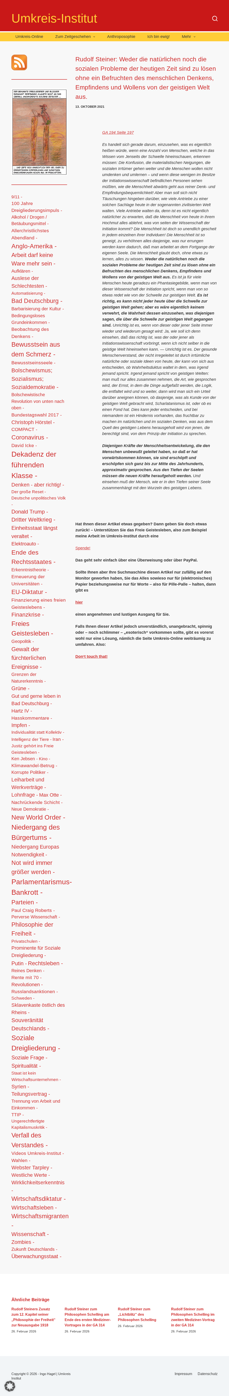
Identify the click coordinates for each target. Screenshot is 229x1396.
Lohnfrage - (24, 795)
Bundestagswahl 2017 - (36, 414)
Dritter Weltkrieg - (33, 520)
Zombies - (22, 1242)
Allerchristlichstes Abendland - (30, 234)
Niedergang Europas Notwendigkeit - (35, 850)
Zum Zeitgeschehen (73, 36)
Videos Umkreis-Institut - (37, 1153)
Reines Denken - (28, 970)
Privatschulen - (25, 941)
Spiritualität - (26, 1066)
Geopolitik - (22, 641)
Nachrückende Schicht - (37, 802)
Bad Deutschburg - (36, 301)
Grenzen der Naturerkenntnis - (28, 678)
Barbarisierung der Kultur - (37, 308)
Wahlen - (20, 1160)
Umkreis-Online (29, 36)
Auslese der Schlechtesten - (29, 282)
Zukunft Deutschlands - (34, 1249)
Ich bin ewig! (158, 36)
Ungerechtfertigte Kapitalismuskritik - (29, 1124)
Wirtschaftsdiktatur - (38, 1198)
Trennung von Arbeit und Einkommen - (35, 1104)
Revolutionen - (27, 984)
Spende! (82, 548)
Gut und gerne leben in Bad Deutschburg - (36, 699)
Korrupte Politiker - (30, 772)
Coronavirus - (29, 437)
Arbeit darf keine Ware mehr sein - (33, 259)
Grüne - (20, 688)
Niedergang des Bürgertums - (35, 832)
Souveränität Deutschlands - (30, 1024)
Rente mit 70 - (26, 977)
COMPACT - (24, 429)
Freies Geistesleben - (32, 628)
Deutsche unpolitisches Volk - (38, 501)
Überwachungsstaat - (36, 1256)
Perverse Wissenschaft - (35, 916)
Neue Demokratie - (30, 809)
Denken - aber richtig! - (37, 485)
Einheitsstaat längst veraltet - (34, 532)
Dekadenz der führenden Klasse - (33, 465)
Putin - (19, 963)
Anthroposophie (121, 36)
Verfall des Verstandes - (29, 1140)
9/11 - (16, 197)
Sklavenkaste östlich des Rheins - (38, 1008)
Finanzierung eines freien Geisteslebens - (38, 603)
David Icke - (24, 445)
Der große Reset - (28, 491)
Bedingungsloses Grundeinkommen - (30, 319)
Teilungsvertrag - (30, 1094)
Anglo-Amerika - (34, 246)
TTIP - (17, 1114)
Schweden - (22, 998)
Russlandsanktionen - (34, 991)
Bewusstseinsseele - (33, 362)
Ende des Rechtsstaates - (33, 557)
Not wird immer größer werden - (33, 867)
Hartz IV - (21, 711)
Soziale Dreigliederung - (35, 1043)
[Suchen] (215, 18)
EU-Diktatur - (29, 592)
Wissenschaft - (30, 1234)
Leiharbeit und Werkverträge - (28, 783)
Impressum (183, 1374)
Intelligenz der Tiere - (31, 739)
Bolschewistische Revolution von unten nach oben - (37, 401)
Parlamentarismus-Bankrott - (41, 887)
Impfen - (20, 725)
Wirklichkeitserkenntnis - (38, 1186)
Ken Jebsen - (24, 758)
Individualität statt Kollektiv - (37, 732)
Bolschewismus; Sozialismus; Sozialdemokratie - (34, 378)
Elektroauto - (25, 544)
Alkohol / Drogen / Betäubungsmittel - (30, 220)
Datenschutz (208, 1374)
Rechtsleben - (45, 963)
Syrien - (20, 1086)
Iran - (58, 739)
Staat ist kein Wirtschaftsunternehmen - (36, 1076)
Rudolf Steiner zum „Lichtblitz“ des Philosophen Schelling (137, 1314)
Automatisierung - (28, 293)
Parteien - (24, 902)
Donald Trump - (29, 512)
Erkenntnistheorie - (30, 569)
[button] (10, 1386)
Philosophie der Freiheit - (32, 929)
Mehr (186, 36)
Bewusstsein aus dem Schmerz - (35, 349)
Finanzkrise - (27, 614)
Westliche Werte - (30, 1175)
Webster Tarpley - (31, 1167)
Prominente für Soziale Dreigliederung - (36, 951)
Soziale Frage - (29, 1057)
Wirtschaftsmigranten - (40, 1221)
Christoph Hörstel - (33, 422)
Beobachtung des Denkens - (30, 333)
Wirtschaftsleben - (34, 1207)
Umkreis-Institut (54, 18)
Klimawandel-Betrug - (34, 765)
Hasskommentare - (31, 718)
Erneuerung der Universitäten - (28, 580)
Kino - (44, 758)
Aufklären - (22, 271)
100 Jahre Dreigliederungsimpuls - (36, 207)
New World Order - (38, 817)
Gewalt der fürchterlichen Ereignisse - (28, 658)
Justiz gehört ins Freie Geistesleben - (32, 749)
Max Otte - (50, 795)
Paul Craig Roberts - (33, 910)
